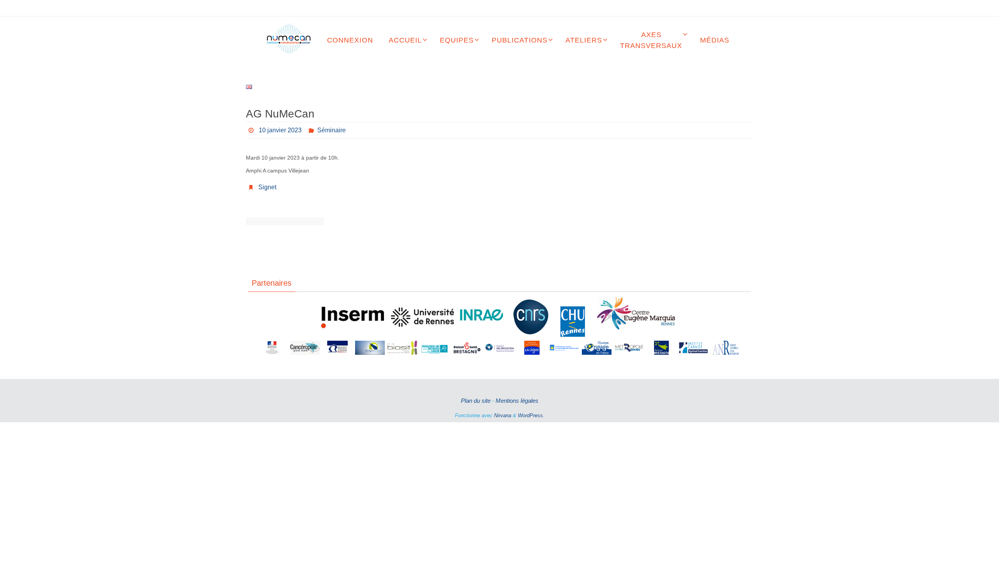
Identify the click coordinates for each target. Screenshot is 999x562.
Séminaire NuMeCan (265, 221)
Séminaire (331, 130)
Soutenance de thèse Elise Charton (304, 221)
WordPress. (531, 415)
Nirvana (502, 415)
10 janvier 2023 (280, 130)
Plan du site (476, 400)
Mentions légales (517, 400)
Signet (267, 187)
